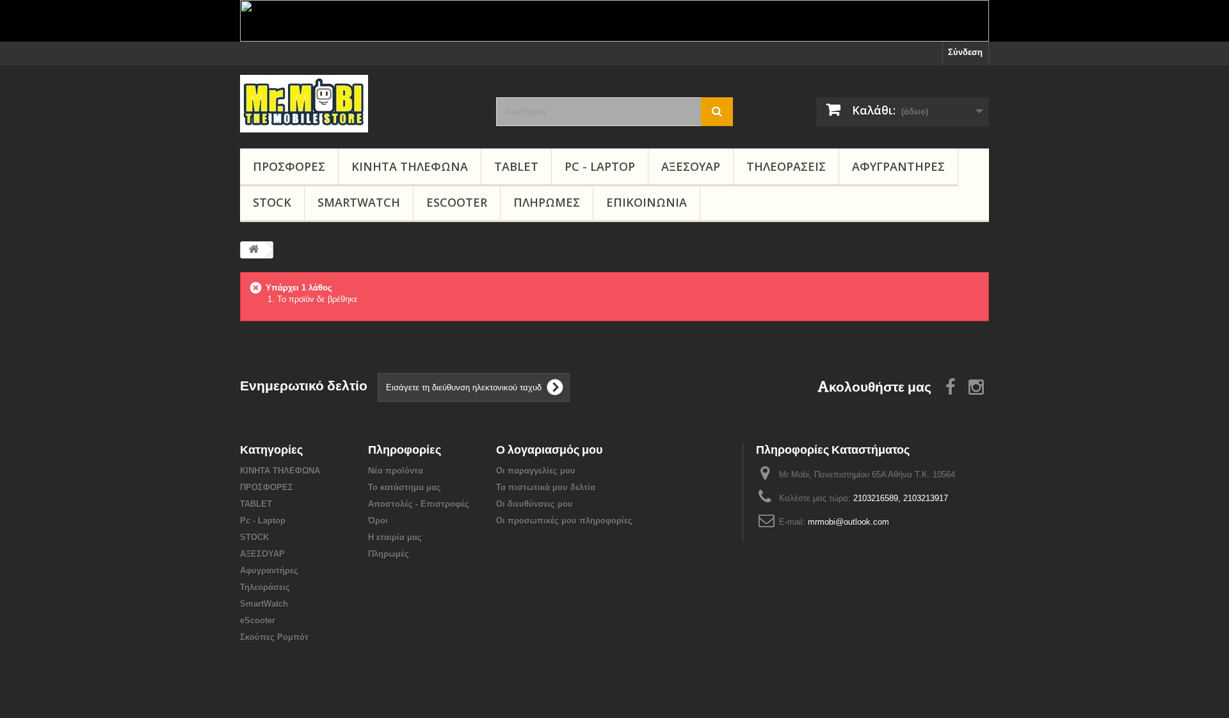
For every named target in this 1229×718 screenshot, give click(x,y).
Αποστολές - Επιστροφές (418, 504)
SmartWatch (358, 202)
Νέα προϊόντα (395, 470)
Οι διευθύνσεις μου (534, 504)
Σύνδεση (965, 52)
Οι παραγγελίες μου (535, 470)
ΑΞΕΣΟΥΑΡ (690, 166)
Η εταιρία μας (395, 537)
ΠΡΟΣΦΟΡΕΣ (289, 166)
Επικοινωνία (646, 202)
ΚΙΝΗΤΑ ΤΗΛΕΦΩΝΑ (409, 166)
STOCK (272, 202)
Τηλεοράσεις (786, 166)
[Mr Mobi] (358, 103)
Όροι (378, 520)
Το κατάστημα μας (404, 487)
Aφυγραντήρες (898, 166)
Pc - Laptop (600, 166)
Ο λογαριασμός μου (549, 449)
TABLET (516, 166)
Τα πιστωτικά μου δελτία (545, 487)
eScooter (456, 202)
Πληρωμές (546, 202)
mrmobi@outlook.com (848, 522)
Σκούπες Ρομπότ (274, 637)
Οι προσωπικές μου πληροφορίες (564, 520)
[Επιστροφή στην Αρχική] (253, 250)
